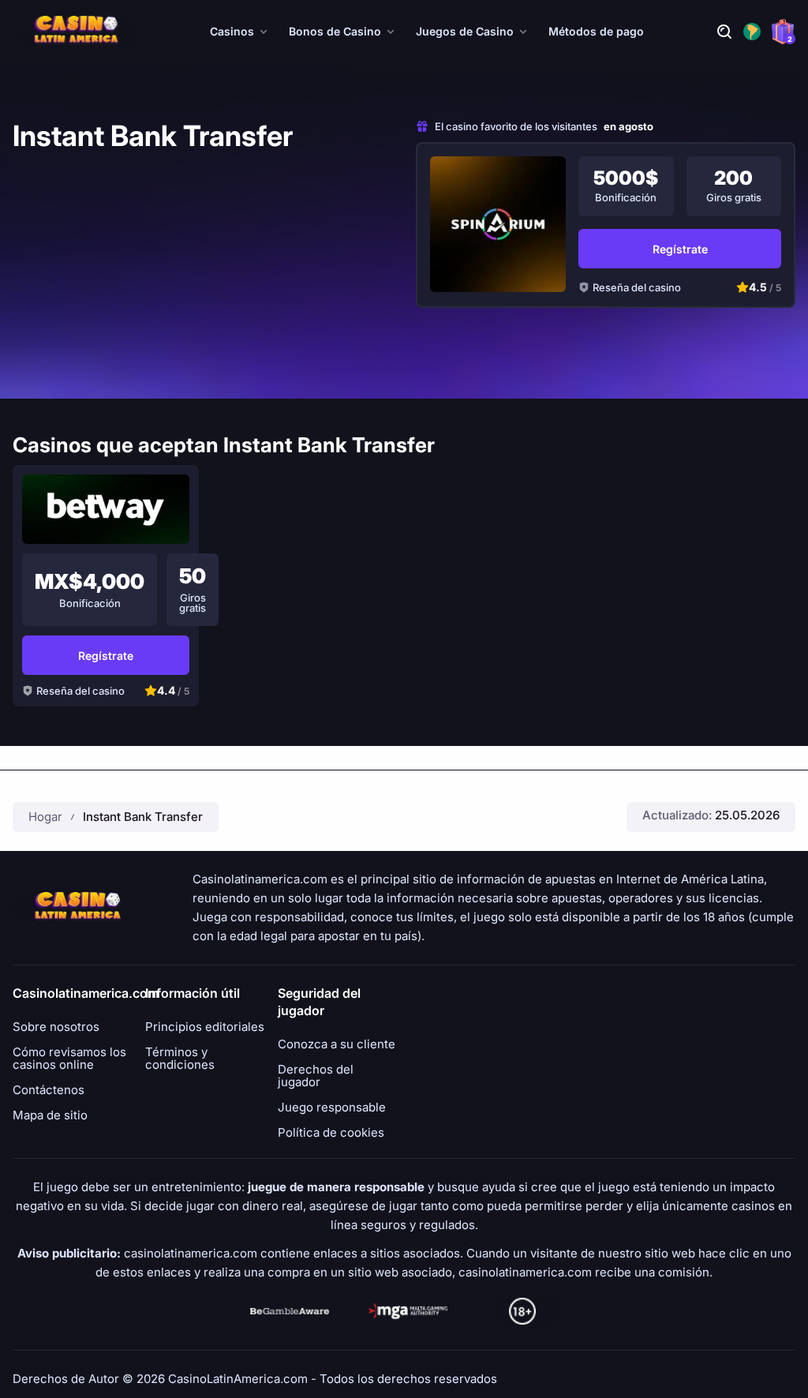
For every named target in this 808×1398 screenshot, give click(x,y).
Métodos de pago (596, 31)
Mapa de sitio (50, 1115)
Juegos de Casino (465, 31)
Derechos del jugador (316, 1076)
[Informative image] (289, 1311)
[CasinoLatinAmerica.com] (76, 31)
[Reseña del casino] (498, 224)
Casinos (232, 31)
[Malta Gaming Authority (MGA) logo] (407, 1311)
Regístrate (680, 249)
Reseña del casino (637, 287)
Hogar (45, 816)
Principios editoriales (204, 1027)
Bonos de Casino (335, 31)
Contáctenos (48, 1090)
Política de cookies (331, 1132)
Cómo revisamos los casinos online (69, 1058)
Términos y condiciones (180, 1058)
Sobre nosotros (56, 1027)
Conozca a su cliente (336, 1044)
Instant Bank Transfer (143, 816)
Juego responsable (332, 1107)
